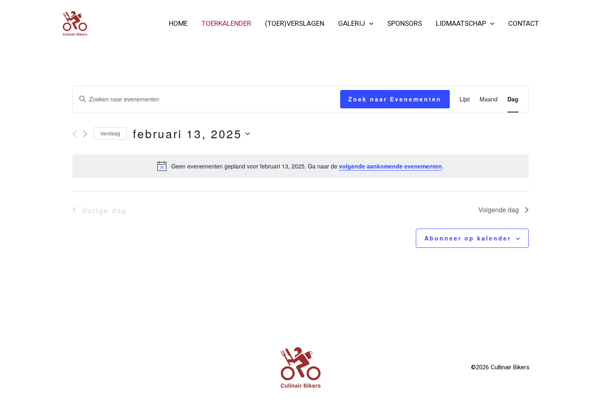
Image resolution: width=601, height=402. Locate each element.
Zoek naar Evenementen (395, 99)
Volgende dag (498, 209)
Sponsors (404, 23)
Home (178, 23)
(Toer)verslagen (294, 23)
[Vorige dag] (74, 134)
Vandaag (110, 133)
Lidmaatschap (461, 23)
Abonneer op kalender (467, 238)
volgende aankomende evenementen (390, 166)
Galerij (351, 23)
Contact (523, 23)
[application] (369, 23)
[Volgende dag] (85, 134)
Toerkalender (226, 23)
